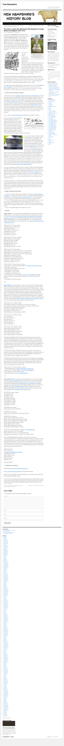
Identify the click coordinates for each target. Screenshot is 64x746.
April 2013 (5, 666)
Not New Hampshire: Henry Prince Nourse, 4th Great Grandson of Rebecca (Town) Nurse (13, 26)
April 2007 (5, 701)
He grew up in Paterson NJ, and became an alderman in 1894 (24, 216)
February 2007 (6, 703)
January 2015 (6, 643)
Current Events (14, 478)
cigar (18, 479)
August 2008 (6, 683)
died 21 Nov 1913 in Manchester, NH (14, 380)
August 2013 (6, 662)
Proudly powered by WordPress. (54, 736)
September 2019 (6, 580)
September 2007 (6, 695)
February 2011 (6, 680)
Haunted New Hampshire (52, 106)
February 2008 (6, 690)
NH (40, 480)
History (19, 478)
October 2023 (6, 546)
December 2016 (6, 617)
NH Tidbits (50, 131)
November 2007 (6, 693)
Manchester (18, 480)
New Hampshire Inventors (52, 123)
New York (38, 480)
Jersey (5, 480)
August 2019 (6, 581)
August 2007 (6, 696)
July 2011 (5, 674)
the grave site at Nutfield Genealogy (24, 164)
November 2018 (6, 591)
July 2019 (5, 582)
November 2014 (6, 645)
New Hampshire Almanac (32, 23)
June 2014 (5, 650)
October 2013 (6, 659)
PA (11, 482)
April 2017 (5, 612)
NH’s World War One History (43, 23)
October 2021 (6, 552)
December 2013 (6, 657)
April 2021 (5, 559)
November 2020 (6, 564)
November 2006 (6, 706)
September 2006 (6, 709)
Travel (49, 144)
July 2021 (5, 555)
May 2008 (5, 686)
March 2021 (5, 560)
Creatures (50, 103)
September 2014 (6, 647)
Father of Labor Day (28, 479)
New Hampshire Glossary (52, 122)
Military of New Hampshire (53, 113)
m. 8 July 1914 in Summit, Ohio (29, 274)
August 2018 (6, 595)
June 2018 (5, 597)
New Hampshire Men (35, 478)
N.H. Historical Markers (52, 116)
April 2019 (5, 586)
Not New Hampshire (52, 133)
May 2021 (5, 558)
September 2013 (6, 661)
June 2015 (5, 637)
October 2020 (6, 565)
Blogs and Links (23, 23)
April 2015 (5, 639)
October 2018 (6, 592)
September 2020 (6, 567)
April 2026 (5, 539)
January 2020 (6, 576)
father (24, 479)
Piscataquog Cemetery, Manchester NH (22, 389)
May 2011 (5, 676)
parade (13, 482)
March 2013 (5, 667)
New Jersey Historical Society (33, 95)
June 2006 (5, 712)
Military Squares (51, 114)
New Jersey (34, 480)
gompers (38, 479)
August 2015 (6, 635)
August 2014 (6, 648)
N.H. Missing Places (52, 117)
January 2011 (6, 681)
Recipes (50, 141)
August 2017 (6, 608)
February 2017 (6, 615)
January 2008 (6, 691)
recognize (31, 482)
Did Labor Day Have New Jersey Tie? (20, 468)
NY (4, 482)
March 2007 (5, 702)
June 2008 (5, 685)
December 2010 (6, 682)
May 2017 (5, 611)
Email (5, 514)
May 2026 (5, 537)
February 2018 (6, 601)
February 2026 (6, 541)
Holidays (21, 478)
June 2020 (5, 570)
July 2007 (5, 697)
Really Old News (51, 140)
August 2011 (6, 673)
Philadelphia (22, 482)
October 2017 (6, 606)
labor (7, 480)
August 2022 (6, 548)
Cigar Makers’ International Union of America (13, 452)
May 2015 (5, 638)
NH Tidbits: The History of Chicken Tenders (36, 25)
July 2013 (5, 663)
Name (5, 510)
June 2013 (5, 664)
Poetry (50, 137)
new (31, 480)
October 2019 (6, 579)
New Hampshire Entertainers (53, 121)
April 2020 (5, 572)
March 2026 (5, 540)
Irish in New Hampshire (28, 478)
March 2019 (5, 587)
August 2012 (6, 669)
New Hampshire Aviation (52, 119)
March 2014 (5, 654)
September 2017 (6, 607)
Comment (6, 496)
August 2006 (6, 710)
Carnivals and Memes (52, 100)
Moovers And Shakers (52, 115)
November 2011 (6, 671)
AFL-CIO (5, 479)
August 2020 (6, 568)
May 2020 (5, 571)
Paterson (16, 482)
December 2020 (6, 563)
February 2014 (6, 655)
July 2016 (5, 622)
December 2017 (6, 603)
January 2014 (6, 656)
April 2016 (5, 626)
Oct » (59, 79)
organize (8, 482)
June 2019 (5, 583)
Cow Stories (50, 102)
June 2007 (5, 699)
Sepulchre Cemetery (34, 104)
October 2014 (6, 646)
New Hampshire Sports (52, 127)
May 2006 (5, 713)
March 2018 (5, 600)
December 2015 (6, 630)
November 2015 (6, 631)
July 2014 (5, 649)
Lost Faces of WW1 (52, 112)
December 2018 (6, 590)
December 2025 (6, 543)
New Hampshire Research (54, 23)
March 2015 (5, 640)
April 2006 (5, 714)
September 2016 (6, 620)
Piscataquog (27, 482)
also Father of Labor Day (27, 197)
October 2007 (6, 694)
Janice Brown (17, 32)
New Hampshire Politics (52, 125)
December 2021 (6, 551)
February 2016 (6, 628)
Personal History (51, 136)
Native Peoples (51, 118)
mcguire (24, 480)
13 (59, 73)
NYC (6, 482)
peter (19, 482)
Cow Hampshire (10, 4)
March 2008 (5, 688)
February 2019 (6, 588)
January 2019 (6, 589)
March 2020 (5, 573)
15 (50, 75)
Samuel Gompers (32, 146)
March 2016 (5, 627)
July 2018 (5, 596)
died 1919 (17, 289)
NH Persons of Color (52, 129)
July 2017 (5, 609)
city (20, 479)
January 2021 (6, 562)
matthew (21, 480)
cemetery (15, 479)
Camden (8, 479)
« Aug (49, 79)
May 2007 (5, 700)
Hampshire (42, 479)
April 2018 (5, 599)
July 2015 (5, 636)
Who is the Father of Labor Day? (33, 171)
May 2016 (5, 625)
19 (57, 75)
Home (5, 23)
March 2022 (5, 549)
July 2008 (5, 684)
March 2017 (5, 614)
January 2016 (6, 629)
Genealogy (50, 105)
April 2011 (5, 677)
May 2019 (5, 584)
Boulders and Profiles (52, 99)
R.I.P (49, 138)
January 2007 (6, 704)
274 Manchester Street (30, 429)
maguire (14, 480)
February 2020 (6, 574)
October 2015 (6, 633)
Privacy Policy (16, 23)
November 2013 (6, 658)
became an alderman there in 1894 (14, 101)
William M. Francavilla (52, 85)
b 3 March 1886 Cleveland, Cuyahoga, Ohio (24, 368)
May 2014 (5, 652)
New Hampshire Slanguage (53, 126)
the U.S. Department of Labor (18, 95)
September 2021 (6, 553)
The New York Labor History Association (12, 471)
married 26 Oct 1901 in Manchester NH (28, 383)
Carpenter (12, 479)
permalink (10, 483)
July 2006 (5, 711)
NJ (41, 480)
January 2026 (6, 542)
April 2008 (5, 687)
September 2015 (6, 634)
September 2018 (6, 593)
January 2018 (6, 602)
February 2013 (6, 668)
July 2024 (5, 544)
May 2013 (5, 665)
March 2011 (5, 678)
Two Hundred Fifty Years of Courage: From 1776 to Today (54, 95)
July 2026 (5, 536)
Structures (50, 143)
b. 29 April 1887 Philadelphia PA (27, 370)
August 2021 (6, 554)
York (40, 482)
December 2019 (6, 577)
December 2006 (6, 705)
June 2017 (5, 610)
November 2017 (6, 605)
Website (5, 518)
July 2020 (5, 569)
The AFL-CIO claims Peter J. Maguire (19, 115)
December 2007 (6, 692)
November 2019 (6, 578)
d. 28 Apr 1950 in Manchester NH (19, 386)
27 (59, 76)
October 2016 (6, 619)
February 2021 (6, 561)
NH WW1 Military (51, 132)
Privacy (12, 736)
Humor (50, 109)
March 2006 (5, 715)
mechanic (28, 480)
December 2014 (6, 644)
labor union (10, 480)
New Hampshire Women (52, 128)
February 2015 (6, 641)
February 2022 (6, 550)
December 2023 (6, 545)
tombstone (35, 482)
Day (21, 479)
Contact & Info (10, 23)
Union (38, 482)
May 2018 (5, 598)
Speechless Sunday (51, 142)
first (32, 479)
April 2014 (5, 653)
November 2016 (6, 618)
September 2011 (6, 672)
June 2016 (5, 624)
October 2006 (6, 707)
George (35, 479)
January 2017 (6, 616)
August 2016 (6, 621)
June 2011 (5, 675)
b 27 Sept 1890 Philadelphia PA (21, 373)
